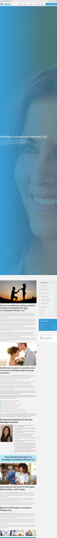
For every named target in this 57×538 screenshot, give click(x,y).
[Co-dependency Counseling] (54, 300)
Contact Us (37, 4)
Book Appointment (48, 337)
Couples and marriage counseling (5, 513)
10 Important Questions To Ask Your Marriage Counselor (16, 420)
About (31, 4)
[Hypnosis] (54, 314)
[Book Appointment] (41, 338)
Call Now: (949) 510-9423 (6, 1)
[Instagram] (48, 1)
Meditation (43, 310)
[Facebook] (50, 1)
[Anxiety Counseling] (54, 307)
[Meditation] (54, 310)
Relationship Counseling (45, 289)
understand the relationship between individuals (19, 375)
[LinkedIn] (56, 1)
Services (25, 4)
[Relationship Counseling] (54, 289)
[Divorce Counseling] (54, 293)
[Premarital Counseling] (54, 303)
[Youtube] (54, 1)
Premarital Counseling (44, 303)
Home (21, 4)
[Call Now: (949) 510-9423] (0, 1)
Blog (42, 4)
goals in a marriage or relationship (11, 492)
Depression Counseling (45, 296)
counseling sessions (9, 387)
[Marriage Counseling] (54, 286)
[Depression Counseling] (54, 296)
